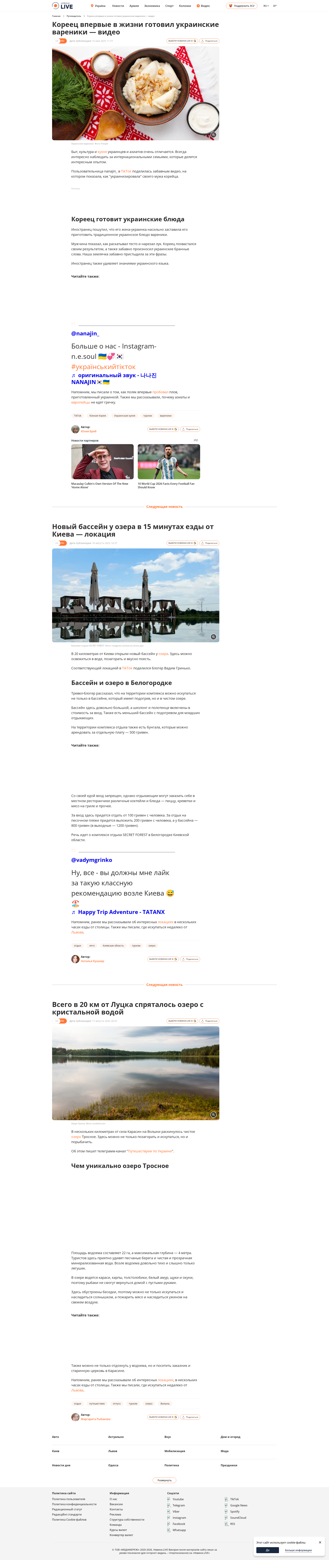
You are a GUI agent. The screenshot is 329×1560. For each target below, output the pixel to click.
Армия (134, 6)
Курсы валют (118, 1530)
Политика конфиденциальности (74, 1504)
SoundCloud (238, 1518)
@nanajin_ (85, 333)
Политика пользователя (68, 1499)
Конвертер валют (121, 1535)
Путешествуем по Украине (150, 1151)
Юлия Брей (88, 431)
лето (92, 945)
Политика (171, 1465)
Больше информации (298, 1550)
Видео (205, 6)
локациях (165, 922)
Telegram (179, 1505)
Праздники (229, 1465)
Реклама (115, 1514)
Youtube (178, 1499)
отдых (77, 945)
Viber (176, 1511)
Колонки (185, 6)
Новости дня (61, 1465)
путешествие (97, 1403)
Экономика (152, 6)
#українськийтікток (103, 366)
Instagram (179, 1518)
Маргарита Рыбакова (95, 1419)
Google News (238, 1505)
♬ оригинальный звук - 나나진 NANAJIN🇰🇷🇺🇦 (114, 378)
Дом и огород (230, 1437)
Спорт (169, 6)
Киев (55, 1451)
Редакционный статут (67, 1509)
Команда (116, 1525)
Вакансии (116, 1504)
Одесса (113, 1465)
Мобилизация (174, 1451)
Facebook (179, 1524)
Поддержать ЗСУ (244, 5)
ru (265, 5)
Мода (225, 1451)
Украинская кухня (124, 415)
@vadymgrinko (91, 859)
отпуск (117, 1403)
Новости (118, 6)
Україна (100, 6)
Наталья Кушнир (92, 961)
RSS (232, 1524)
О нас (113, 1499)
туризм (147, 415)
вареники (166, 415)
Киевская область (113, 945)
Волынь (165, 1403)
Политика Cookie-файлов (69, 1519)
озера (163, 653)
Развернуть (165, 1480)
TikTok (126, 171)
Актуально (116, 1437)
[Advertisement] (133, 199)
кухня (102, 151)
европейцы (80, 402)
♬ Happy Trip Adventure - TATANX (118, 911)
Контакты (116, 1509)
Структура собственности (127, 1519)
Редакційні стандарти (67, 1514)
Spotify (234, 1511)
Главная (56, 16)
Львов (112, 1451)
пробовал (160, 392)
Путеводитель (74, 16)
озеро (152, 945)
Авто (55, 1437)
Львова (77, 932)
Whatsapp (179, 1530)
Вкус (167, 1437)
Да (267, 1550)
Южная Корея (97, 415)
